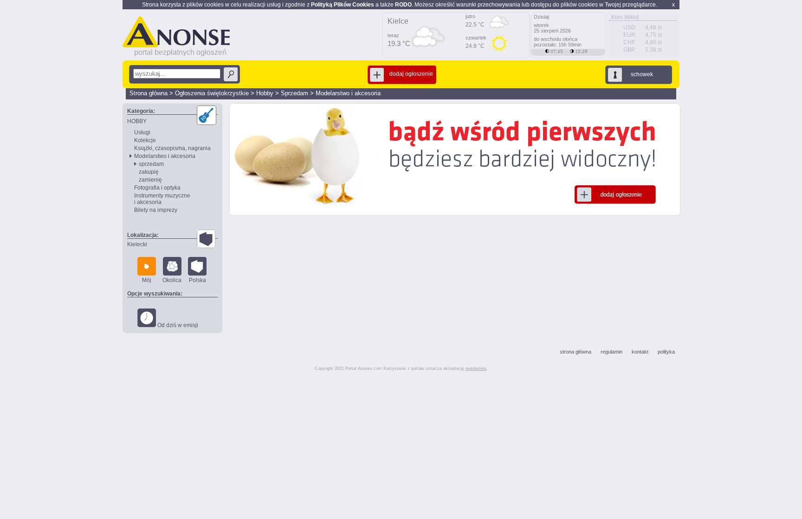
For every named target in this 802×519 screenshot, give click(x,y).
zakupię (149, 172)
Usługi (142, 132)
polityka (666, 352)
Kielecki (137, 244)
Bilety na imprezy (155, 210)
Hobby (264, 93)
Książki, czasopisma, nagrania (172, 148)
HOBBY (137, 121)
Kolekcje (145, 140)
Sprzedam (294, 93)
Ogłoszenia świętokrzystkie (212, 93)
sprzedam (151, 164)
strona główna (575, 352)
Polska (197, 280)
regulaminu (476, 368)
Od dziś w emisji (177, 325)
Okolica (171, 280)
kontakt (640, 352)
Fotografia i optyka (157, 187)
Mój (146, 280)
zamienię (150, 180)
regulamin (611, 352)
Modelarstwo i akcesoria (348, 93)
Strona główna (148, 93)
